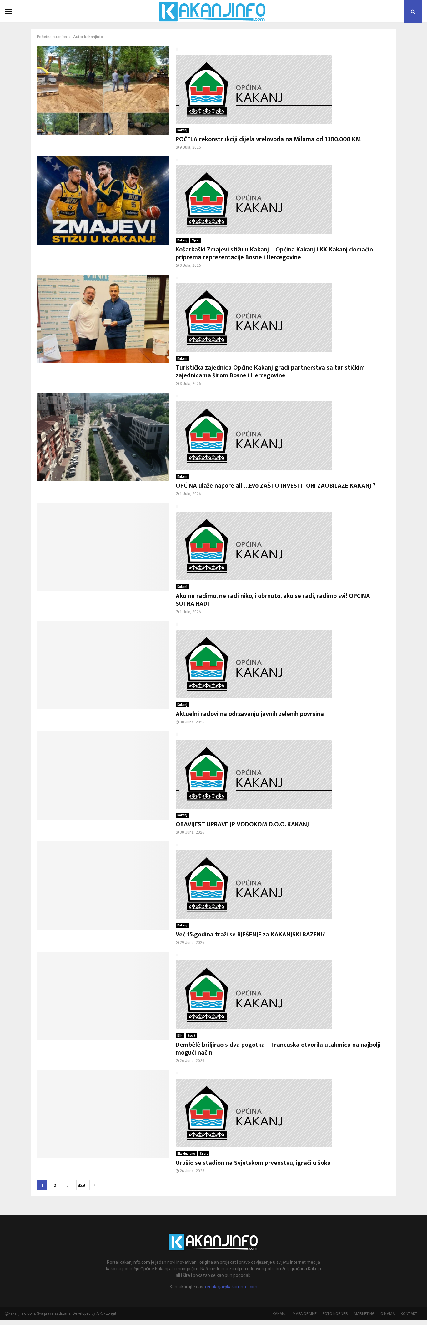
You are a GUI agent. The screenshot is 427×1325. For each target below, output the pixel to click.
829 (81, 1185)
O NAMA (387, 1314)
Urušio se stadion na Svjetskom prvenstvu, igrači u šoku (253, 1163)
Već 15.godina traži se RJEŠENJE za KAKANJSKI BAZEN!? (250, 934)
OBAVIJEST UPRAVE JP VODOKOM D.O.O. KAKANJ (242, 824)
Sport (196, 240)
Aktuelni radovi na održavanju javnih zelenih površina (250, 714)
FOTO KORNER (335, 1314)
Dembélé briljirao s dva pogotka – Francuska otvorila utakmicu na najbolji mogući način (278, 1049)
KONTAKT (409, 1314)
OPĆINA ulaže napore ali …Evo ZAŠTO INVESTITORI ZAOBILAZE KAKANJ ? (275, 485)
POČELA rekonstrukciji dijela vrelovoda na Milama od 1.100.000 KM (268, 139)
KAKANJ (280, 1314)
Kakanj (182, 130)
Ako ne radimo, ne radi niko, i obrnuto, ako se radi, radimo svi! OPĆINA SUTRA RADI (273, 600)
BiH (180, 1035)
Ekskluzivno (186, 1153)
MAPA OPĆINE (305, 1314)
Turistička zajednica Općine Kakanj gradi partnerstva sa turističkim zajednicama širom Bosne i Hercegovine (270, 371)
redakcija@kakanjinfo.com (231, 1286)
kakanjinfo (93, 36)
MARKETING (364, 1314)
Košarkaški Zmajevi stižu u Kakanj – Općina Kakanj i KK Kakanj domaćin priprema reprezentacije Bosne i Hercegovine (274, 253)
